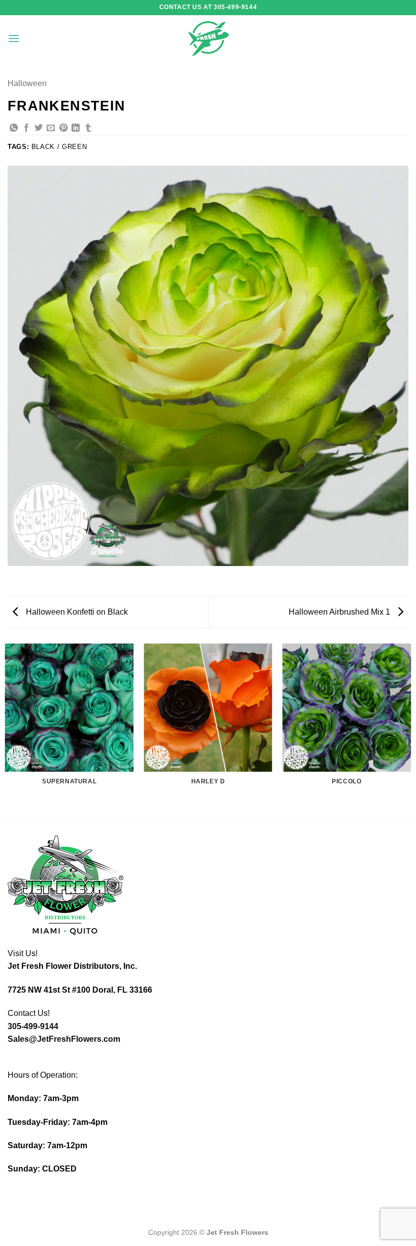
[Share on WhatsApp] (14, 128)
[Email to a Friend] (51, 128)
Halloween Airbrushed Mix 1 (340, 612)
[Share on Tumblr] (88, 128)
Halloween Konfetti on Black (76, 612)
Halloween (27, 83)
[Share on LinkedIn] (76, 128)
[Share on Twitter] (38, 128)
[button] (14, 38)
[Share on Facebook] (26, 128)
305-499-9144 (33, 1026)
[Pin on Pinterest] (63, 128)
